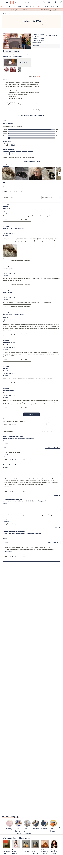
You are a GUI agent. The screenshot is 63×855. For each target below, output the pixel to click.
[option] (31, 10)
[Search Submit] (42, 2)
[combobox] (28, 2)
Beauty (59, 6)
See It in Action (23, 62)
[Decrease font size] (39, 76)
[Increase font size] (38, 76)
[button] (2, 3)
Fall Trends (21, 6)
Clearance (40, 6)
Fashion (53, 6)
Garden (47, 6)
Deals (2, 6)
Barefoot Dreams (36, 42)
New (15, 6)
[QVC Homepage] (3, 13)
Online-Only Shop (31, 6)
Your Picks (9, 6)
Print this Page (36, 109)
